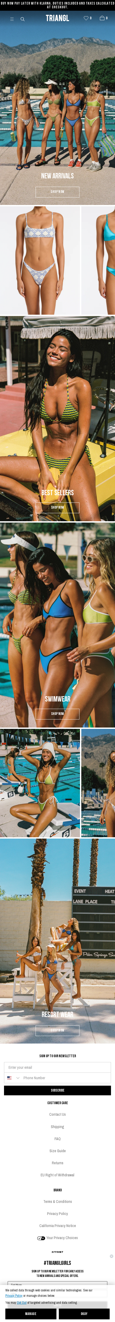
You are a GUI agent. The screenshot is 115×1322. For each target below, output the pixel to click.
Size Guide (57, 1150)
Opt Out (21, 1303)
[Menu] (14, 18)
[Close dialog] (111, 1256)
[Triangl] (57, 19)
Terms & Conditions (57, 1201)
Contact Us (57, 1114)
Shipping (57, 1126)
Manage (30, 1314)
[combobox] (12, 1078)
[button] (102, 18)
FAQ (58, 1138)
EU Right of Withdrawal (57, 1175)
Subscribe (57, 1090)
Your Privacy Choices (62, 1237)
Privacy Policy (13, 1296)
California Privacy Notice (57, 1225)
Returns (57, 1163)
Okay (84, 1314)
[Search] (23, 18)
